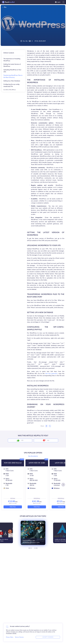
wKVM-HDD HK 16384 (37, 463)
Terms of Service (19, 637)
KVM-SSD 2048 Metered (12, 463)
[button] (63, 485)
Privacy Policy (9, 637)
